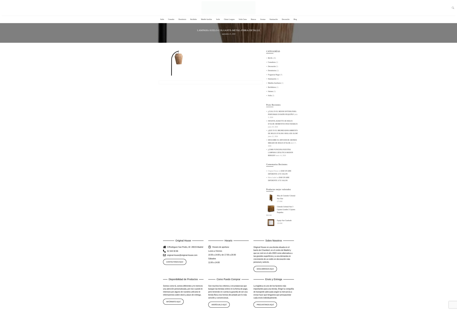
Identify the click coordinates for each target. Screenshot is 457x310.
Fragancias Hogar (274, 75)
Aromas (262, 19)
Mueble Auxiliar (206, 19)
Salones (270, 91)
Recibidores (272, 87)
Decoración (285, 19)
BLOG (270, 58)
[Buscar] (453, 7)
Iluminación (274, 19)
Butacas (253, 19)
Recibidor (193, 19)
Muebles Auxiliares (274, 83)
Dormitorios (272, 70)
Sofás (218, 19)
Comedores (272, 62)
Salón (162, 19)
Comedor (171, 19)
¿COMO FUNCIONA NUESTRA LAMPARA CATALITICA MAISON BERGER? (280, 152)
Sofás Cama (243, 19)
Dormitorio (182, 19)
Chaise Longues (229, 19)
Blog (295, 19)
